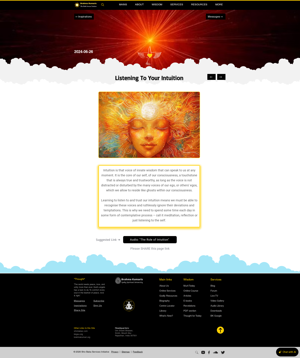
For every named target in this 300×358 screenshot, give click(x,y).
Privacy (114, 351)
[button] (123, 4)
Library (162, 310)
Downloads (216, 310)
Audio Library (217, 305)
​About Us (164, 285)
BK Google (216, 315)
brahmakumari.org (82, 337)
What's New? (166, 315)
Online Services (167, 290)
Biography (164, 300)
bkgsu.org (78, 334)
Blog (212, 285)
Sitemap (126, 351)
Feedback (138, 351)
